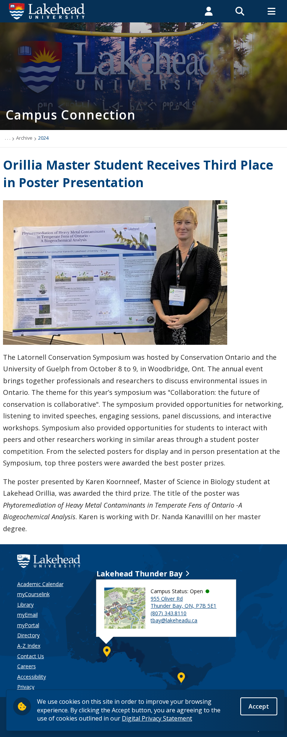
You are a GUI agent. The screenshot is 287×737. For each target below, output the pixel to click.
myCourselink (33, 594)
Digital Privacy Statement (157, 718)
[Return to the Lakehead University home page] (47, 10)
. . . (7, 137)
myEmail (27, 614)
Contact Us (30, 656)
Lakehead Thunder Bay (139, 574)
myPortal (28, 625)
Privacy (25, 686)
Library (25, 604)
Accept (259, 706)
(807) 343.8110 (168, 613)
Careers (26, 666)
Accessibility (31, 676)
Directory (28, 635)
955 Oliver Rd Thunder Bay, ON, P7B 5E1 (183, 602)
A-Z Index (28, 645)
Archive (24, 137)
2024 (43, 137)
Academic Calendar (40, 584)
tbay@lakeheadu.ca (174, 620)
